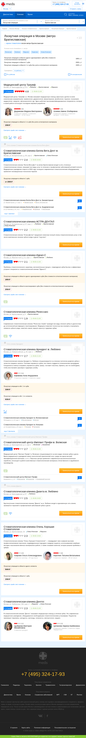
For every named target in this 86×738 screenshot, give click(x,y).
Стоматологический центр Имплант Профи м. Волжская (35, 442)
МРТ (58, 695)
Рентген (79, 695)
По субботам (11, 74)
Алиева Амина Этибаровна (65, 111)
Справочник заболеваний (43, 695)
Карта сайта (26, 727)
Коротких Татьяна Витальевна (66, 555)
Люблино (17, 52)
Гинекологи (5, 685)
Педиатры (16, 685)
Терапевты (28, 685)
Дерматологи (80, 685)
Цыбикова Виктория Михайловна (23, 627)
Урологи (38, 685)
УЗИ (65, 695)
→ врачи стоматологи (12, 43)
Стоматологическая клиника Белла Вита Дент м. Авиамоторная (28, 200)
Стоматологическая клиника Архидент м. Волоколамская (26, 418)
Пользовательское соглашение (65, 727)
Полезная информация (42, 727)
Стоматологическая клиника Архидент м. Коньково (23, 425)
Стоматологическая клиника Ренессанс (26, 311)
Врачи (30, 14)
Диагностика (8, 14)
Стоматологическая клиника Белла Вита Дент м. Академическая (29, 207)
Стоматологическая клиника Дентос (24, 601)
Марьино (26, 52)
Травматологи (50, 685)
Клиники (20, 14)
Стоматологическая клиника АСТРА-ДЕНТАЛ (29, 221)
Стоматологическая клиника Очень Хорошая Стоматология (29, 528)
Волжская (8, 52)
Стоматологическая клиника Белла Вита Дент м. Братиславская (31, 151)
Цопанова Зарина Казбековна (66, 626)
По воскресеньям (76, 74)
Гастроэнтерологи (65, 685)
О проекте (13, 727)
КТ (72, 695)
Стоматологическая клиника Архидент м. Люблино (32, 349)
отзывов (8, 91)
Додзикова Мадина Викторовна (28, 111)
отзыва (8, 160)
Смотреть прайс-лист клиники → (15, 130)
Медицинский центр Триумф (20, 84)
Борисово (35, 52)
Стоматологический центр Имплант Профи (20, 477)
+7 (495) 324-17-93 (60, 3)
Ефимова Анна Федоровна (26, 376)
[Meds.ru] (43, 658)
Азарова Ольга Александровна (28, 555)
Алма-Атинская (46, 52)
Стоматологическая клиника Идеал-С (25, 255)
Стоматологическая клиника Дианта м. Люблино (31, 491)
